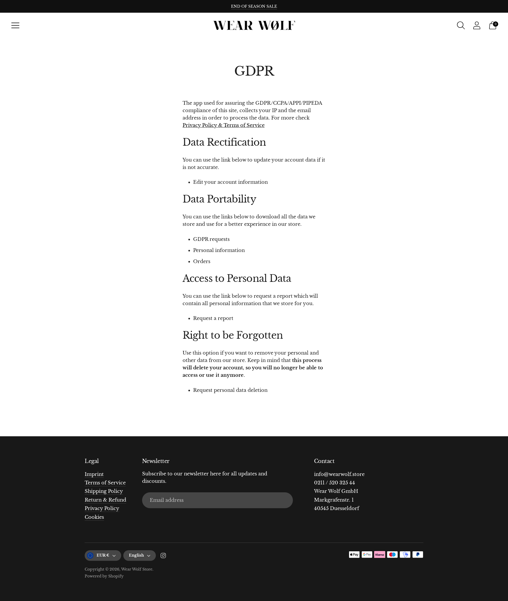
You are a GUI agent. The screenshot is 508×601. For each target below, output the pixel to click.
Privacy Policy (102, 508)
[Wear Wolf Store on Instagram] (163, 556)
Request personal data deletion (230, 390)
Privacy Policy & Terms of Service (224, 125)
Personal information (219, 250)
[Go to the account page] (476, 25)
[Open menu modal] (15, 25)
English (136, 555)
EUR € (103, 555)
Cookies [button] (94, 517)
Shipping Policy (104, 491)
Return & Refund (105, 500)
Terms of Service (105, 483)
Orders (201, 261)
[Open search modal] (460, 25)
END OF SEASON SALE (254, 6)
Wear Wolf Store (136, 569)
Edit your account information (230, 182)
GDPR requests (211, 239)
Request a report (213, 318)
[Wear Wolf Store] (254, 25)
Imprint (94, 474)
